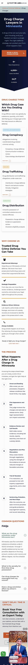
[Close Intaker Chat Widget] (26, 629)
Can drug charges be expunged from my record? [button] (10, 578)
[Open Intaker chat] (11, 664)
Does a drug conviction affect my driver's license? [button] (11, 589)
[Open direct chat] (24, 629)
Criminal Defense (14, 8)
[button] (2, 3)
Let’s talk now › (14, 343)
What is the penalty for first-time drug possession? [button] (11, 568)
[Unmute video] (18, 644)
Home (4, 8)
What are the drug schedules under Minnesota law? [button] (9, 535)
